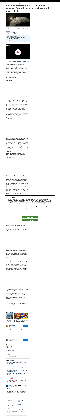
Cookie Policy (17, 214)
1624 (38, 200)
